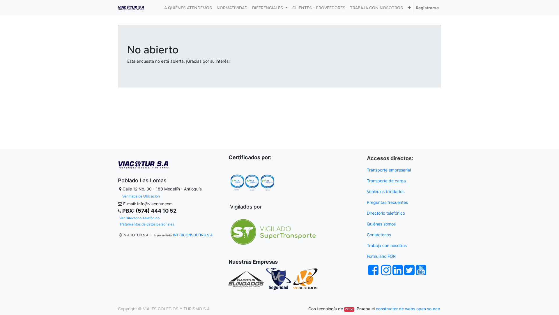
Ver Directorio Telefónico (139, 218)
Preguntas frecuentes (388, 202)
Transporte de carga (387, 180)
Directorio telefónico (386, 213)
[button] (409, 7)
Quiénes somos (381, 223)
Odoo (349, 309)
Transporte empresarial (389, 169)
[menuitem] (188, 7)
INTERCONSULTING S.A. (193, 235)
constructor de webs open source (408, 308)
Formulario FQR (381, 256)
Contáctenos (379, 234)
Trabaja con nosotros (387, 245)
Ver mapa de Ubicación (141, 196)
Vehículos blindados (385, 191)
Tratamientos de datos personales (146, 224)
